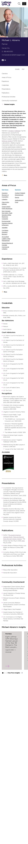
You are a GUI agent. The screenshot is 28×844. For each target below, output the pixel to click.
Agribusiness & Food (19, 201)
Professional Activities (8, 96)
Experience (5, 81)
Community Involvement (9, 100)
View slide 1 (2, 672)
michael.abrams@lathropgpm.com (13, 55)
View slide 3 (6, 672)
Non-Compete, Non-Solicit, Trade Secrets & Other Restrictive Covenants (7, 215)
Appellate (4, 227)
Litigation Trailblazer (14, 131)
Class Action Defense (5, 203)
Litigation (4, 199)
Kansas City (6, 48)
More (5, 175)
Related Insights (9, 104)
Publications (5, 93)
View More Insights (14, 673)
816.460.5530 (8, 51)
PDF (23, 69)
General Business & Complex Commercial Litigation (7, 246)
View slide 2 (4, 672)
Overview (5, 73)
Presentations (6, 89)
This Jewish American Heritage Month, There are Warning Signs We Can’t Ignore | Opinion (13, 537)
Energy (17, 197)
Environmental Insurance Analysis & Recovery (7, 223)
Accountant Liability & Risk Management (6, 238)
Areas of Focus (6, 77)
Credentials (5, 85)
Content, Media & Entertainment (20, 194)
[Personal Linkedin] (5, 60)
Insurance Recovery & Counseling (5, 195)
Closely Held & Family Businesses (7, 207)
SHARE (17, 70)
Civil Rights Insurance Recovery (5, 232)
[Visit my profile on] (8, 464)
